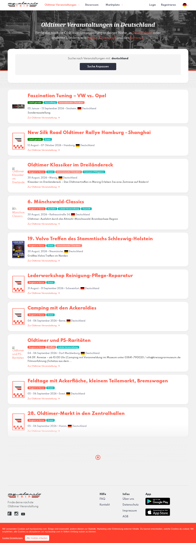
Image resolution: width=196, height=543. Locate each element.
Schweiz (136, 38)
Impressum (130, 510)
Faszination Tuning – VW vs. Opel (67, 96)
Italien (92, 38)
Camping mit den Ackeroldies (62, 308)
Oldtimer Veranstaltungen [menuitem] (60, 5)
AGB (125, 516)
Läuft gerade (35, 103)
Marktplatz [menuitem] (113, 5)
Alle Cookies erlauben (37, 538)
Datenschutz (131, 504)
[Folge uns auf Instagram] (16, 514)
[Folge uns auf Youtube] (23, 514)
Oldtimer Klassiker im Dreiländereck (70, 165)
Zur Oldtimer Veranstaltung (42, 118)
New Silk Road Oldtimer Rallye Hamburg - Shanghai (89, 132)
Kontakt (105, 504)
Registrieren (168, 5)
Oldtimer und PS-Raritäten (59, 340)
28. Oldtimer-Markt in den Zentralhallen (76, 413)
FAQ (102, 499)
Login (152, 5)
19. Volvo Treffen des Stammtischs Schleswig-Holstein (90, 239)
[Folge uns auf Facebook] (9, 514)
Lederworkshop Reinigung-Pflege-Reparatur (80, 275)
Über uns (128, 499)
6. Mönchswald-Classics (56, 202)
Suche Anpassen (98, 66)
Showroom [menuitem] (91, 5)
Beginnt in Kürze (36, 172)
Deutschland (142, 33)
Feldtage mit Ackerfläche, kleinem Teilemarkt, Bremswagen (98, 381)
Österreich (107, 38)
